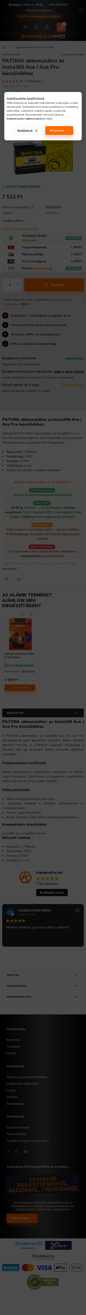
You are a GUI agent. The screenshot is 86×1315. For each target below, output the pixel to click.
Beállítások (25, 130)
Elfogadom (57, 130)
